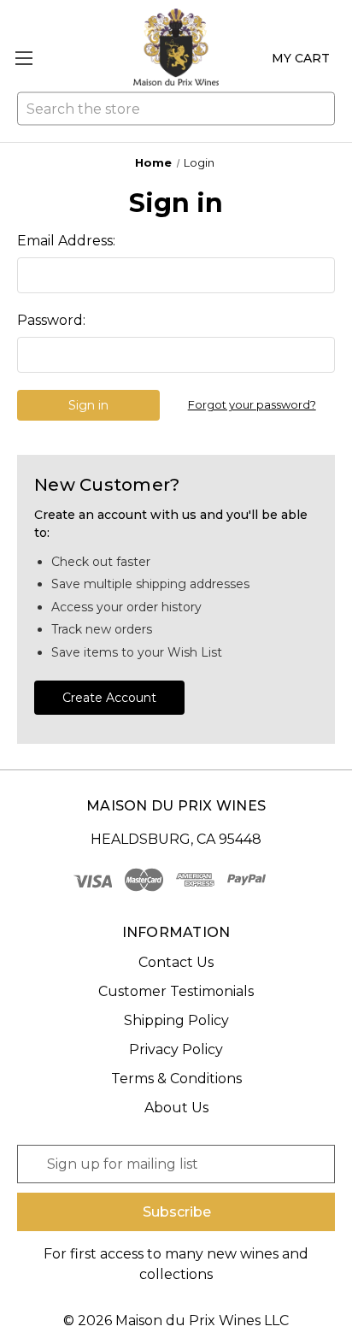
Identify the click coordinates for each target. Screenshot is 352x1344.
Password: (51, 320)
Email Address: (66, 241)
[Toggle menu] (23, 57)
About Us (176, 1107)
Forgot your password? (252, 404)
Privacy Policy (176, 1049)
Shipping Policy (176, 1020)
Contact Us (176, 962)
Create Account (109, 697)
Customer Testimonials (176, 991)
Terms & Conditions (176, 1078)
